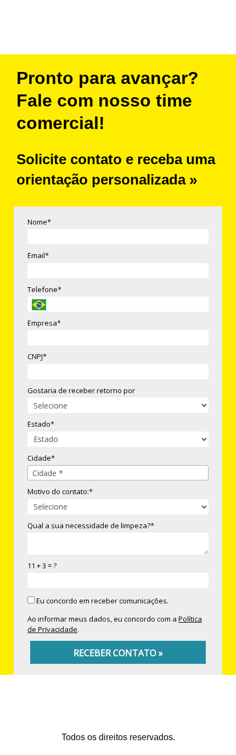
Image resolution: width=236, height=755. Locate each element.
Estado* (40, 424)
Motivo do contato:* (60, 491)
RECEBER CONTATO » (118, 653)
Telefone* (44, 289)
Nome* (39, 221)
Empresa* (44, 322)
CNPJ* (37, 356)
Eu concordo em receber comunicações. (101, 600)
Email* (38, 255)
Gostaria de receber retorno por (81, 390)
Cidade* (41, 458)
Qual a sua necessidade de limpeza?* (90, 525)
